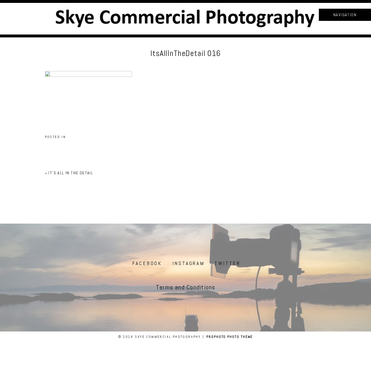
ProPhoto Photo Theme (229, 336)
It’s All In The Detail (70, 172)
